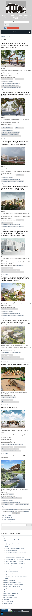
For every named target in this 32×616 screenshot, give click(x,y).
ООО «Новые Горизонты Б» (8, 397)
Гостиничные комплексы (8, 504)
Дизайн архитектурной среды (12, 586)
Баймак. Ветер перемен (9, 407)
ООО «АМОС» (5, 352)
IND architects (20, 220)
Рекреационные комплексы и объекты (11, 87)
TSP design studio (16, 352)
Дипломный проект (8, 601)
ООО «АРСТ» (20, 265)
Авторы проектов (7, 517)
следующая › (25, 511)
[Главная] (16, 12)
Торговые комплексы (11, 550)
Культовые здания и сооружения (14, 543)
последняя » (16, 513)
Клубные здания (10, 554)
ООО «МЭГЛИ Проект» (7, 79)
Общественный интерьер (11, 593)
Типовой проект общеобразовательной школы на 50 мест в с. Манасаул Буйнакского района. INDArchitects (14, 188)
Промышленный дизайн (10, 597)
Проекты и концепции (7, 81)
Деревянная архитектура (22, 504)
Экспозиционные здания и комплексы (16, 552)
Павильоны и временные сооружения (16, 567)
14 (8, 511)
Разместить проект (8, 521)
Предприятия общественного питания (16, 557)
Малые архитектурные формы (12, 582)
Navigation (16, 32)
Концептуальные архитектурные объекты (15, 539)
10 (24, 509)
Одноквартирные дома (12, 571)
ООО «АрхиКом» (20, 79)
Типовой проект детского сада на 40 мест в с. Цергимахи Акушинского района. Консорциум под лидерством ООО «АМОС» (16, 322)
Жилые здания (8, 569)
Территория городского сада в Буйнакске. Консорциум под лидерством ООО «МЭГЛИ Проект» (16, 94)
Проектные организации (9, 519)
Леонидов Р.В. (9, 494)
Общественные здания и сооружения (11, 179)
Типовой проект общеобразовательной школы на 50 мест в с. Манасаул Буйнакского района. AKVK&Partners (14, 142)
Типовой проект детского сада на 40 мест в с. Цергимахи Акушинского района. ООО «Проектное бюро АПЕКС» (16, 278)
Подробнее (5, 89)
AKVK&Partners (20, 174)
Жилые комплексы (11, 574)
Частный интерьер (9, 595)
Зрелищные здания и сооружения (15, 548)
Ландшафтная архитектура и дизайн (10, 83)
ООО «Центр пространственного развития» (12, 444)
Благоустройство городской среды (10, 85)
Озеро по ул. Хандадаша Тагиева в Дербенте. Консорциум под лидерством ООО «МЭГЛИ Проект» (14, 45)
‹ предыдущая (13, 509)
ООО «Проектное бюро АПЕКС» (9, 309)
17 (16, 511)
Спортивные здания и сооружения (15, 561)
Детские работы (7, 605)
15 (11, 511)
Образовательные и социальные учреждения (12, 181)
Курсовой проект (7, 603)
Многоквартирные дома (12, 573)
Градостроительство (20, 447)
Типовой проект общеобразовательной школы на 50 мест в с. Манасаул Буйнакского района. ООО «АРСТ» (14, 233)
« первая (5, 509)
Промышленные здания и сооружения (14, 591)
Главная (3, 36)
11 (27, 509)
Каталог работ (7, 515)
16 (14, 511)
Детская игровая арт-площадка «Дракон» (15, 364)
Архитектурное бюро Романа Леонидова (11, 497)
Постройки (6, 599)
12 (29, 509)
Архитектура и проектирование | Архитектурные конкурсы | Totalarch (16, 16)
